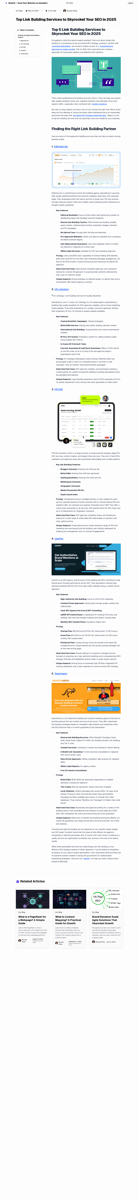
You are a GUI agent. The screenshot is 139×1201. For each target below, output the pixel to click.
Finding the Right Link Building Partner (28, 36)
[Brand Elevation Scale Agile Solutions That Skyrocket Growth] (106, 899)
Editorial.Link (61, 146)
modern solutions (99, 104)
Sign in (130, 3)
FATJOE (58, 389)
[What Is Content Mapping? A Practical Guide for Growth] (69, 899)
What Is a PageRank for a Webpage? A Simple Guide (32, 920)
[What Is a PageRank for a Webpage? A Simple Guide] (32, 899)
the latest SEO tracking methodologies (89, 115)
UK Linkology (61, 289)
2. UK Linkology (24, 44)
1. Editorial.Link (24, 41)
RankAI (87, 858)
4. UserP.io (22, 50)
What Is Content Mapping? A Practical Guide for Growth (68, 920)
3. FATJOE (22, 47)
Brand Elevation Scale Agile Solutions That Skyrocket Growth (105, 920)
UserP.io (59, 538)
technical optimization (61, 46)
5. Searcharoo (23, 54)
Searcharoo (61, 673)
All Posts (69, 3)
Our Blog (19, 11)
